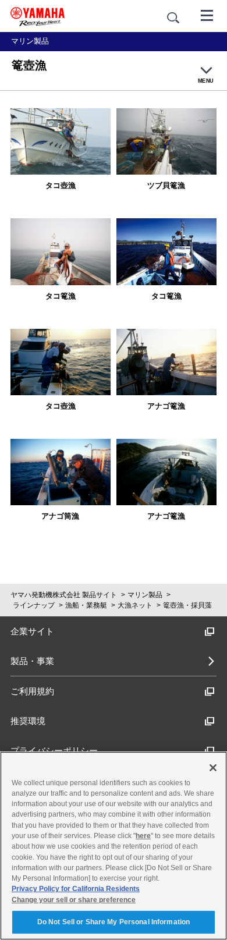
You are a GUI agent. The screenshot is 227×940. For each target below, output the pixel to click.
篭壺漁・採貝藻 (187, 605)
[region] (113, 845)
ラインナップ (34, 605)
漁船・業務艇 (86, 605)
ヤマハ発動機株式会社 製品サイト (63, 595)
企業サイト (32, 631)
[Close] (213, 768)
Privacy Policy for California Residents (76, 889)
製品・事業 (32, 661)
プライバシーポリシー (54, 750)
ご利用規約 (32, 691)
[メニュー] (207, 14)
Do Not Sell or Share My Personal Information (113, 922)
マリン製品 (144, 595)
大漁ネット (135, 605)
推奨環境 (27, 721)
